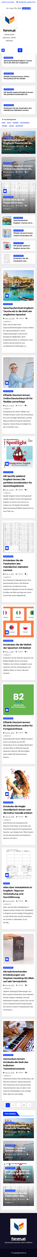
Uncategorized (8, 73)
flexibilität (15, 122)
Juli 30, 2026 (9, 817)
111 (24, 1105)
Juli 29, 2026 (9, 901)
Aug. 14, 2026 (10, 146)
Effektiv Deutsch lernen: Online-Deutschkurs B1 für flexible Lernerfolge (17, 78)
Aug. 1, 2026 (9, 205)
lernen (9, 122)
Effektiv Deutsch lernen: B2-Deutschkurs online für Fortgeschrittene (18, 725)
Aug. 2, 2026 (9, 574)
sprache (11, 126)
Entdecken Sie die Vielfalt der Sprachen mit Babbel (18, 202)
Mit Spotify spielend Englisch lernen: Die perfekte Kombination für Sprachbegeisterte (18, 94)
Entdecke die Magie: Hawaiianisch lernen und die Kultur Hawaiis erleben (17, 809)
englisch (6, 883)
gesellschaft (19, 126)
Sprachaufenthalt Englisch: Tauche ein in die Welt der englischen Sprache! (18, 63)
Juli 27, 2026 (9, 1072)
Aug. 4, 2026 (9, 172)
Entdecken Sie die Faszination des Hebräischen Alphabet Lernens (18, 109)
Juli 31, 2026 (9, 733)
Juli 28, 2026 (9, 985)
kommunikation (24, 122)
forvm (21, 146)
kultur (3, 122)
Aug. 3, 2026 (9, 490)
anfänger (4, 126)
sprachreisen (8, 57)
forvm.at (9, 30)
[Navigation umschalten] (20, 50)
